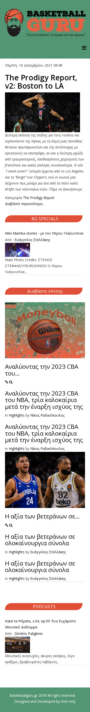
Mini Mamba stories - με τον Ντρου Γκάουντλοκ (44, 233)
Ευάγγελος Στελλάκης (32, 239)
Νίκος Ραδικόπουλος (47, 415)
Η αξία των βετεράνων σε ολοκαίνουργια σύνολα (40, 539)
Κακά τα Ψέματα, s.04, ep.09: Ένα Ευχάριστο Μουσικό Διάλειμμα (40, 624)
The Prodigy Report (38, 197)
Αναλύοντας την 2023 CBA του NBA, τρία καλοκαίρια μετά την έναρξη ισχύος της (44, 400)
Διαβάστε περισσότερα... (24, 203)
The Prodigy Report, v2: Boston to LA (41, 81)
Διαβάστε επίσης (45, 291)
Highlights (16, 415)
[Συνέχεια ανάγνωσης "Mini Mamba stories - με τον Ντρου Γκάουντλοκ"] (45, 250)
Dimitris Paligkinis (28, 633)
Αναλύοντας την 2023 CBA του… (41, 369)
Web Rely (68, 701)
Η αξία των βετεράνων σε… (42, 516)
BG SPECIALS (45, 219)
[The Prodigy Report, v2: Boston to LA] (45, 112)
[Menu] (84, 48)
